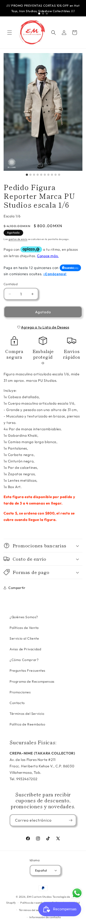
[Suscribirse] (70, 820)
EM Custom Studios (39, 896)
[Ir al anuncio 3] (47, 14)
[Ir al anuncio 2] (43, 14)
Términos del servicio (32, 910)
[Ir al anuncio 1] (39, 14)
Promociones (20, 692)
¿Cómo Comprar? (24, 660)
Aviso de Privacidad (25, 649)
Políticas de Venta (24, 628)
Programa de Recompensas (32, 681)
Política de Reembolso (27, 724)
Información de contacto (45, 917)
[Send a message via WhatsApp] (77, 893)
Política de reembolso (34, 902)
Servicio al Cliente (24, 638)
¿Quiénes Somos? (24, 617)
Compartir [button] (16, 588)
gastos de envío (18, 239)
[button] (9, 32)
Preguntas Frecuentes (27, 670)
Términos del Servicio (27, 713)
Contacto (17, 703)
